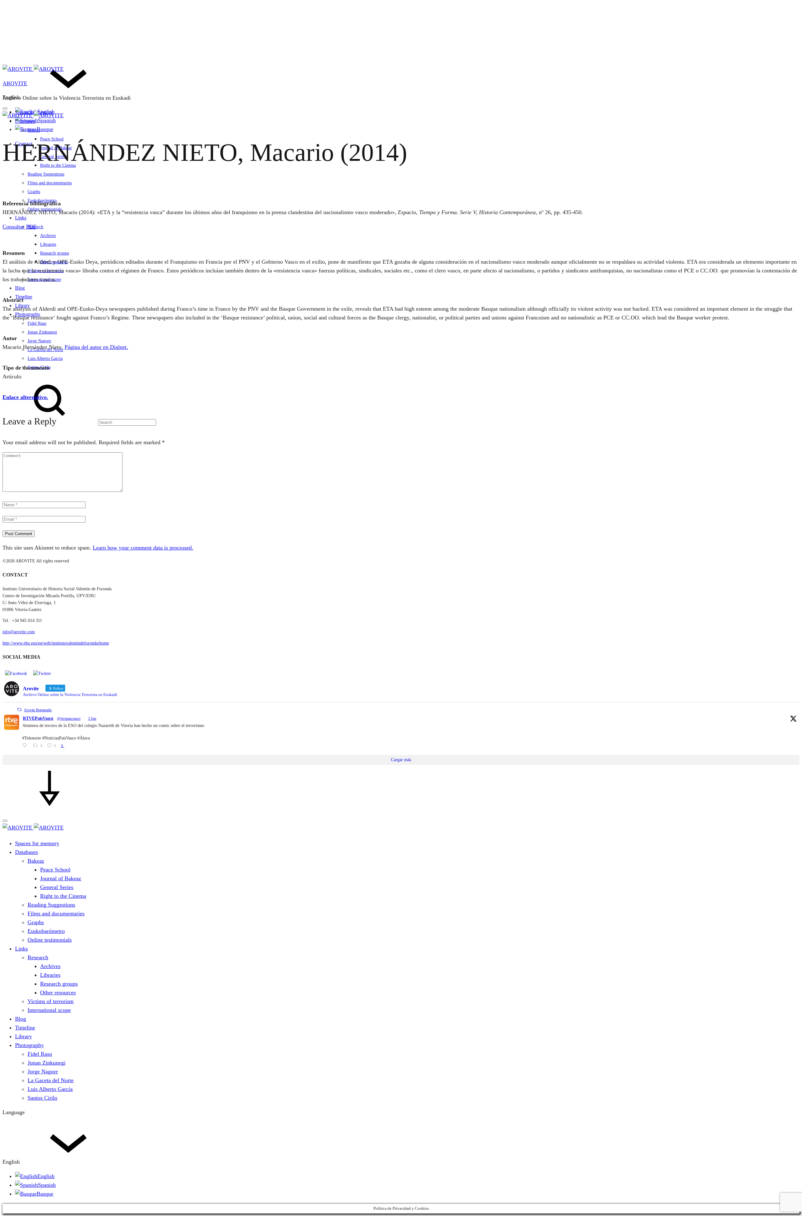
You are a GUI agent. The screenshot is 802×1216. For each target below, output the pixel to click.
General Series (56, 887)
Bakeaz (34, 130)
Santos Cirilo (42, 1098)
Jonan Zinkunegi (42, 332)
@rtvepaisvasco (69, 718)
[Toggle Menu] (5, 108)
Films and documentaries (50, 183)
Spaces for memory (37, 843)
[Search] (79, 422)
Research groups (54, 253)
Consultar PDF (19, 227)
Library (22, 305)
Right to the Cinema (63, 896)
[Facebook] (16, 673)
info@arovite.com (19, 631)
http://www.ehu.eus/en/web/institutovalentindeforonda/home (56, 643)
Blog (20, 288)
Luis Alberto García (45, 358)
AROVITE (15, 83)
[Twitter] (42, 673)
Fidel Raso (37, 323)
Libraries (48, 244)
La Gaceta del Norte (45, 349)
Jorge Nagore (39, 341)
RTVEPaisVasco (38, 718)
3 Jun (92, 718)
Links (20, 217)
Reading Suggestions (46, 174)
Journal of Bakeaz (60, 878)
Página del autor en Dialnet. (96, 347)
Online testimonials (45, 209)
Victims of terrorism (46, 270)
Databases (25, 121)
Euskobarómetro (46, 931)
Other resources (54, 262)
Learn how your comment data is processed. (143, 548)
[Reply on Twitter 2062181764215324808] (26, 746)
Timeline (23, 296)
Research (38, 957)
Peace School (55, 869)
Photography (27, 314)
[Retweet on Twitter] (19, 709)
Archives (48, 235)
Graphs (34, 191)
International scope (44, 279)
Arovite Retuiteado (38, 710)
